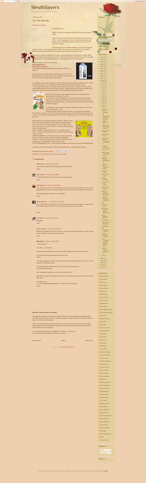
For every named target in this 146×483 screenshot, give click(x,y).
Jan (103, 255)
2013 (102, 262)
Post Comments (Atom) (67, 347)
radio (64, 154)
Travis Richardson (105, 434)
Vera (103, 202)
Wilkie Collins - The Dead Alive (106, 154)
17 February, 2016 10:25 (56, 201)
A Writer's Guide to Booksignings (106, 160)
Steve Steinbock (105, 421)
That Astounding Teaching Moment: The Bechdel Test (106, 119)
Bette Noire (103, 291)
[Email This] (61, 151)
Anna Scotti (103, 279)
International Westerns (105, 223)
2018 (102, 75)
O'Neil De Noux (104, 394)
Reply (38, 169)
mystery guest (104, 440)
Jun (103, 96)
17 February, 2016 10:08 (53, 185)
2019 (102, 73)
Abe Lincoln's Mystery (106, 187)
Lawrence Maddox (105, 361)
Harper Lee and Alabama (105, 111)
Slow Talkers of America (40, 66)
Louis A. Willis (104, 370)
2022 (102, 66)
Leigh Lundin (104, 364)
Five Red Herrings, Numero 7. (105, 235)
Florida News (105, 220)
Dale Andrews (40, 185)
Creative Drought (105, 179)
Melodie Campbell (105, 382)
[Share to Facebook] (65, 151)
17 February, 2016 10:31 (51, 218)
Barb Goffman (104, 288)
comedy (54, 154)
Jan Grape (103, 333)
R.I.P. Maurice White (105, 131)
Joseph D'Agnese (105, 352)
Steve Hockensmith (106, 415)
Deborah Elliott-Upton (106, 312)
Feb (103, 105)
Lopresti (60, 154)
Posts (102, 450)
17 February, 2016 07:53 (51, 164)
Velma (40, 318)
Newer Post (36, 340)
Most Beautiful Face (38, 64)
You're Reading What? (105, 216)
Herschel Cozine (105, 327)
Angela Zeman (104, 276)
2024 (102, 62)
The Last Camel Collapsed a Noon (106, 250)
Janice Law (103, 340)
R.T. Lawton (103, 400)
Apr (103, 100)
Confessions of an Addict (105, 183)
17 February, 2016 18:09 (53, 229)
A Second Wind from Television (105, 199)
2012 (102, 265)
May (103, 98)
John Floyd (40, 174)
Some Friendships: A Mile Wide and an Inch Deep (105, 242)
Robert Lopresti (41, 201)
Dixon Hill (103, 315)
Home (63, 340)
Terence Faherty (105, 427)
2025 (102, 59)
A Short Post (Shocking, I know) (105, 127)
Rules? (104, 107)
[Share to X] (64, 151)
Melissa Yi (103, 379)
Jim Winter (103, 346)
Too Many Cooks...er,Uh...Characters (106, 148)
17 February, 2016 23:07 (51, 241)
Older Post (89, 340)
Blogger (105, 471)
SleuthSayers (45, 7)
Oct (103, 87)
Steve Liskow (104, 418)
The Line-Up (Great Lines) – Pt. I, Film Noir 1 (105, 140)
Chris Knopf (103, 300)
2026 (102, 57)
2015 (102, 258)
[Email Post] (57, 151)
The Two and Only (105, 175)
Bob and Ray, (72, 47)
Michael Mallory (104, 388)
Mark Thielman (104, 373)
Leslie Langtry (41, 229)
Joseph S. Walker (105, 355)
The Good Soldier (104, 171)
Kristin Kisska (104, 358)
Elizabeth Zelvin (105, 318)
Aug (103, 91)
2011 (102, 267)
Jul (103, 93)
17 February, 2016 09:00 (51, 174)
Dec (103, 82)
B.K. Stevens (104, 285)
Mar (103, 103)
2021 (102, 68)
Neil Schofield (104, 391)
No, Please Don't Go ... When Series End (105, 210)
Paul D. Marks (104, 397)
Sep (103, 89)
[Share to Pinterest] (67, 151)
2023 (102, 64)
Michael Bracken (105, 385)
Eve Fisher (39, 218)
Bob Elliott (49, 154)
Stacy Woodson (105, 409)
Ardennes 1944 (104, 205)
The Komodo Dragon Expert (41, 68)
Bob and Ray (41, 154)
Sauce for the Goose (105, 135)
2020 (102, 71)
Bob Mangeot (104, 294)
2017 (102, 78)
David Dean (103, 306)
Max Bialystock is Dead (105, 230)
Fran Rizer (103, 324)
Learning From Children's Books (105, 166)
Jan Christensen (105, 330)
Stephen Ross (104, 412)
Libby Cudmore (104, 367)
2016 (102, 80)
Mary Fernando (104, 376)
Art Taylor (103, 282)
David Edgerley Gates (106, 309)
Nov (103, 84)
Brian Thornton (104, 297)
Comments (104, 452)
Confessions (105, 226)
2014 (102, 260)
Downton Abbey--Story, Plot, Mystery (105, 193)
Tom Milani (103, 431)
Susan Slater (104, 424)
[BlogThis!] (62, 151)
